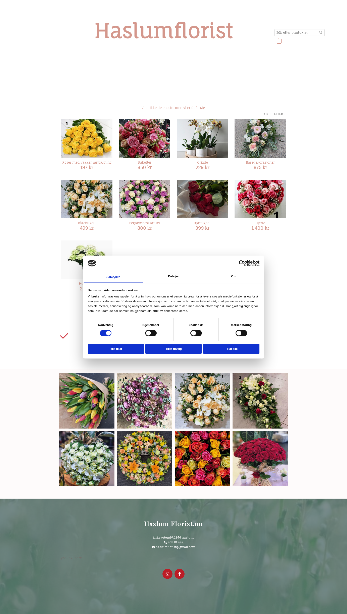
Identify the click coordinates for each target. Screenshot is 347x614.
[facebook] (180, 574)
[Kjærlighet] (202, 199)
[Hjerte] (260, 199)
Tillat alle (231, 349)
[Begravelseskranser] (144, 199)
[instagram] (167, 574)
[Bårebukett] (86, 199)
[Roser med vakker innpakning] (86, 138)
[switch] (151, 333)
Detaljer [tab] (173, 276)
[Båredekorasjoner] (260, 138)
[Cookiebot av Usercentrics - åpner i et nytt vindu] (241, 263)
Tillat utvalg (173, 349)
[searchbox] (300, 32)
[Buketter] (144, 138)
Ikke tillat (116, 349)
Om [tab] (233, 276)
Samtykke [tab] (113, 277)
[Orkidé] (202, 138)
